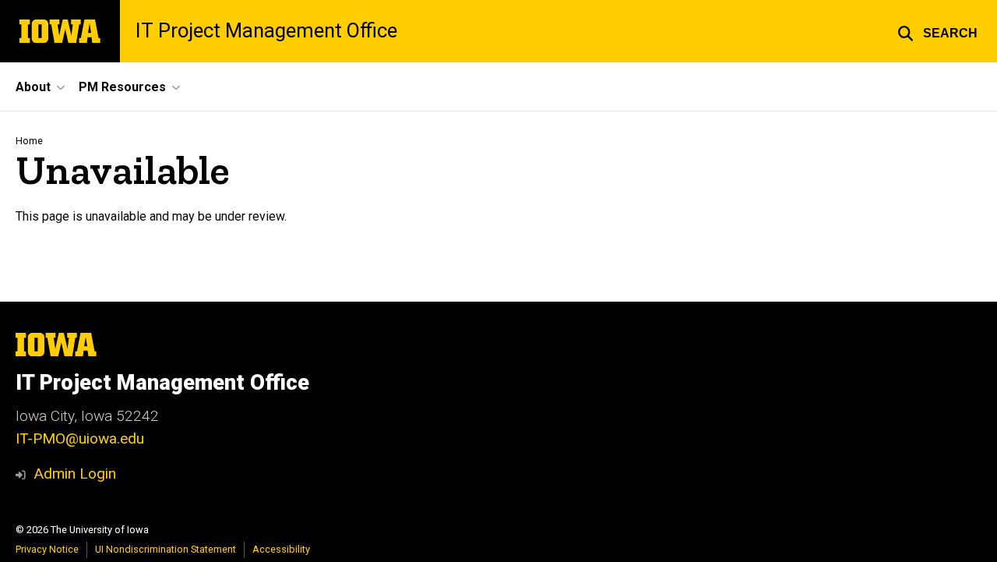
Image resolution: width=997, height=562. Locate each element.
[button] (937, 31)
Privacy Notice (47, 549)
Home (29, 141)
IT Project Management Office (266, 31)
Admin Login (74, 473)
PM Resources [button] (122, 87)
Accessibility (281, 549)
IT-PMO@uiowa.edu (80, 438)
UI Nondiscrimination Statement (165, 549)
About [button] (33, 87)
